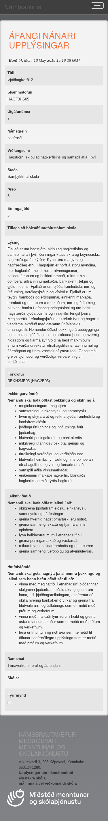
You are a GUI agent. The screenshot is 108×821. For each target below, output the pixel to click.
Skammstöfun (19, 92)
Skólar (13, 678)
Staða (12, 170)
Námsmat (15, 658)
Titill (11, 73)
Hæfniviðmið (19, 567)
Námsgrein (17, 131)
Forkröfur (15, 374)
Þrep (11, 189)
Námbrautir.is (22, 7)
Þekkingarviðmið (22, 393)
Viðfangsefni (18, 150)
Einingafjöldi (19, 208)
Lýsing (13, 242)
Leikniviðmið (19, 496)
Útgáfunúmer (19, 111)
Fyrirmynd (16, 695)
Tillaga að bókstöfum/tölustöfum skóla (41, 228)
